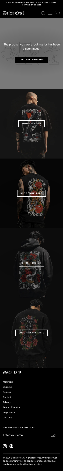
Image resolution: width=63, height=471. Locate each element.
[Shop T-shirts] (31, 124)
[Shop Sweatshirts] (31, 333)
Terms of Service (11, 407)
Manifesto (8, 381)
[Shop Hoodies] (31, 263)
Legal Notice (9, 412)
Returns (7, 392)
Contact (7, 397)
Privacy (7, 402)
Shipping (7, 387)
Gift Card (7, 417)
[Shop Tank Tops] (31, 193)
